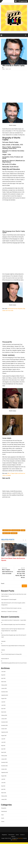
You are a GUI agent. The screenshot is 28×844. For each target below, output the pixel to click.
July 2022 (3, 779)
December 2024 (4, 691)
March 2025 (3, 681)
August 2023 (3, 735)
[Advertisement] (14, 87)
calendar (3, 649)
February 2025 (4, 685)
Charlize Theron (6, 530)
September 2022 (4, 772)
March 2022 (3, 792)
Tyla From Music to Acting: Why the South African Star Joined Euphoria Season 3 (13, 595)
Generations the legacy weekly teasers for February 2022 (13, 645)
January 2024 (4, 718)
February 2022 (4, 796)
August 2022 (3, 775)
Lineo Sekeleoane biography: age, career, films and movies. (13, 624)
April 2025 (3, 678)
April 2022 (3, 789)
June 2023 (3, 742)
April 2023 (3, 748)
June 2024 (3, 705)
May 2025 (3, 674)
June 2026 (3, 671)
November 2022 (4, 765)
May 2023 (3, 745)
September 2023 (4, 732)
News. (2, 814)
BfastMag (20, 838)
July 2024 (3, 701)
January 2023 (4, 759)
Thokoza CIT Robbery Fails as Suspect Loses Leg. (11, 608)
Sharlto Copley (6, 533)
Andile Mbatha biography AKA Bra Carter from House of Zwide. (14, 662)
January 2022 (4, 799)
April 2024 (3, 708)
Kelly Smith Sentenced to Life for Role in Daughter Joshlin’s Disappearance (13, 603)
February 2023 (4, 755)
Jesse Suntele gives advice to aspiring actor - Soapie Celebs (13, 620)
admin (3, 69)
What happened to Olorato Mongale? (8, 599)
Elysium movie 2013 (16, 530)
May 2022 (3, 785)
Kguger (22, 530)
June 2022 (3, 782)
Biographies (14, 533)
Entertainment (4, 811)
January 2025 (4, 688)
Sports (2, 818)
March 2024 (3, 711)
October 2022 (4, 769)
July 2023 (3, 738)
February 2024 (4, 715)
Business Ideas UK (5, 658)
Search (2, 583)
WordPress (14, 839)
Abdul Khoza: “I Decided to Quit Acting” (9, 611)
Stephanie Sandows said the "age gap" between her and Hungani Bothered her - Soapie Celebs (12, 629)
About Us (13, 836)
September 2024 (4, 695)
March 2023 (3, 752)
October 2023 (4, 728)
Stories (2, 821)
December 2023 (4, 722)
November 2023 (4, 725)
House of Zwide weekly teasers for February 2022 (11, 654)
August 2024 (3, 698)
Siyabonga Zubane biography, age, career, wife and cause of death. (13, 636)
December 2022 (4, 762)
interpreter (3, 641)
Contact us (22, 834)
